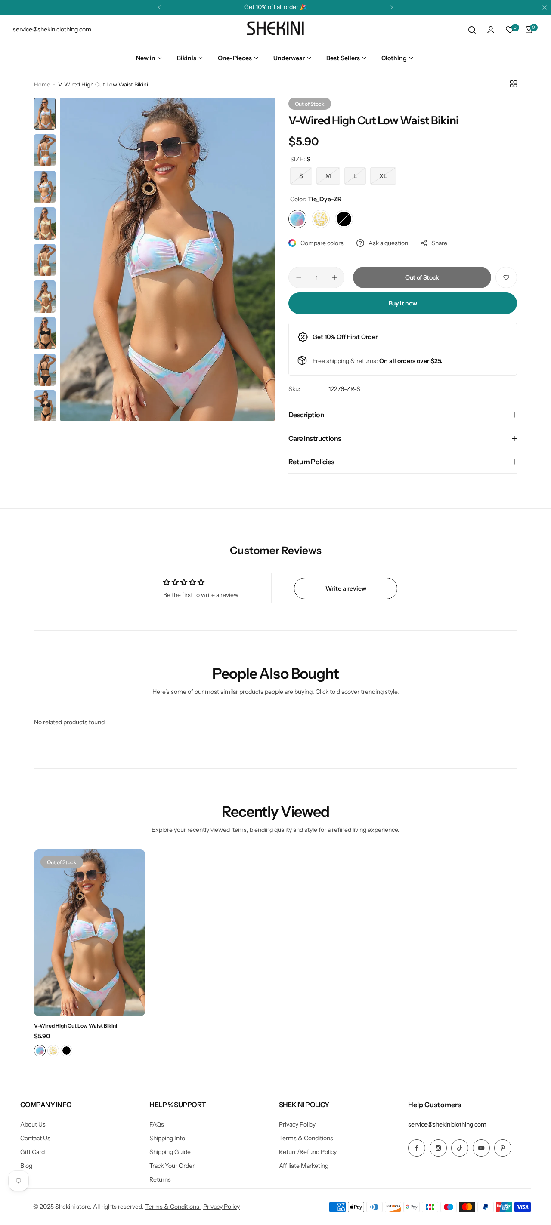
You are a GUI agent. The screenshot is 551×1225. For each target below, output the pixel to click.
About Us (33, 1124)
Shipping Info (167, 1138)
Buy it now (403, 303)
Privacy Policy (297, 1124)
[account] (490, 29)
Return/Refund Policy (308, 1152)
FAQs (156, 1124)
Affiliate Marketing (303, 1166)
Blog (26, 1166)
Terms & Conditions (306, 1138)
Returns (160, 1179)
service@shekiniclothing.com (447, 1124)
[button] (159, 7)
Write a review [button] (345, 588)
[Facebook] (416, 1148)
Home (42, 84)
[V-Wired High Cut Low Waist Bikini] (89, 932)
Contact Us (35, 1138)
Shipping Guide (170, 1152)
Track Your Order (172, 1166)
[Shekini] (275, 29)
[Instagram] (438, 1148)
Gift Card (32, 1152)
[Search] (471, 29)
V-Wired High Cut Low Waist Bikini (75, 1025)
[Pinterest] (502, 1148)
